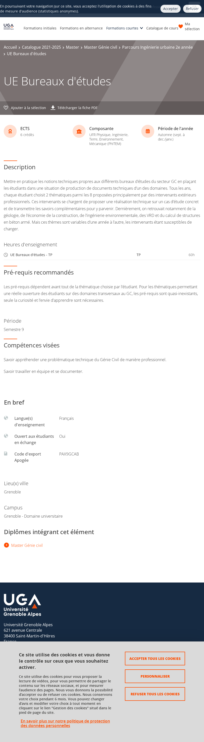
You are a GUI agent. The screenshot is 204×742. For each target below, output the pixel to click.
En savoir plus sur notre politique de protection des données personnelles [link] (65, 723)
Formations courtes (122, 28)
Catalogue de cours (162, 28)
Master (72, 47)
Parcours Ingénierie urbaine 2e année (157, 47)
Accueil (10, 47)
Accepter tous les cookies (155, 658)
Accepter (170, 8)
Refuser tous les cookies (155, 693)
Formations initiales (40, 28)
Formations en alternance (81, 28)
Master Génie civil (100, 47)
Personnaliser (155, 676)
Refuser (192, 8)
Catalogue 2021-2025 (41, 47)
